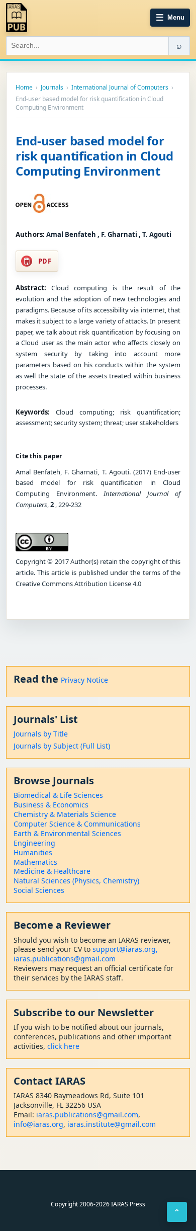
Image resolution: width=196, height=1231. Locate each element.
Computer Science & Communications (77, 824)
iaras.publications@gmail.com (65, 958)
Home (24, 88)
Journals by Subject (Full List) (62, 746)
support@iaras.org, (125, 949)
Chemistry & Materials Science (65, 814)
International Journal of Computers (119, 88)
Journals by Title (41, 733)
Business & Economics (51, 804)
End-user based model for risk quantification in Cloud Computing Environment (94, 155)
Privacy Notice (84, 680)
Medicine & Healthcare (52, 871)
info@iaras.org (38, 1124)
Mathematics (35, 862)
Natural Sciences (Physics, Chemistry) (76, 880)
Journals (52, 88)
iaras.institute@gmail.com (111, 1124)
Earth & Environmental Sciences (67, 833)
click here (63, 1046)
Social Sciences (39, 890)
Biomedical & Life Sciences (58, 795)
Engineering (34, 843)
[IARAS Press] (16, 17)
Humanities (33, 852)
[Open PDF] (42, 203)
